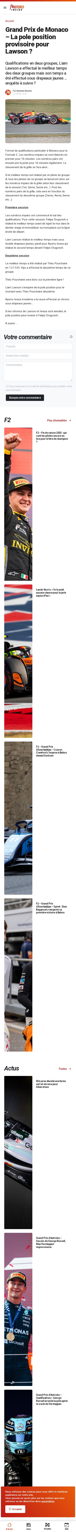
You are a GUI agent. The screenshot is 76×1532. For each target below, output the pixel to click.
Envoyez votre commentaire (25, 397)
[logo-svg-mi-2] (17, 7)
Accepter (17, 1509)
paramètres (48, 1501)
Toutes (63, 1068)
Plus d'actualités (57, 420)
